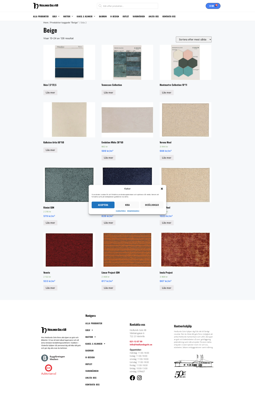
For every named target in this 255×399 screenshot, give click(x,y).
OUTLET (126, 16)
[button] (161, 188)
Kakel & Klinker (84, 16)
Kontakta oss (169, 16)
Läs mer (50, 92)
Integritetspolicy (133, 211)
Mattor (66, 16)
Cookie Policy (121, 211)
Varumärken (139, 16)
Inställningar (152, 204)
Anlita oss (154, 16)
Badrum (103, 16)
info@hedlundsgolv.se (141, 344)
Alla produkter (41, 16)
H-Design (114, 16)
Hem (45, 22)
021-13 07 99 (136, 341)
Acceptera (103, 204)
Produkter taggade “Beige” (64, 22)
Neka (127, 204)
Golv (54, 16)
